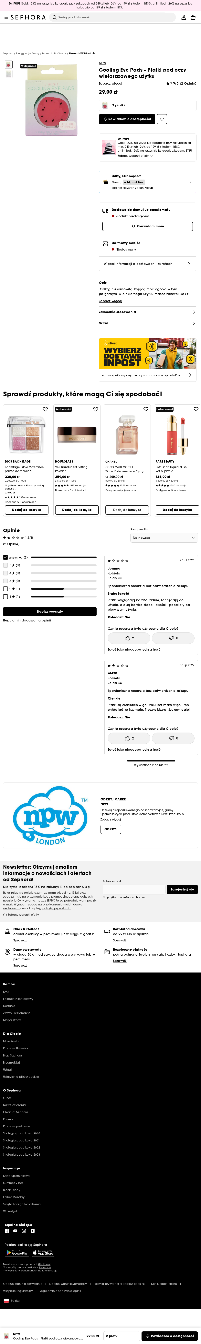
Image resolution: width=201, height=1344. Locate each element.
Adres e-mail (112, 881)
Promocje (45, 1267)
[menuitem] (183, 17)
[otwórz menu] (6, 17)
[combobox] (164, 537)
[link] (50, 611)
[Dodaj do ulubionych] (45, 409)
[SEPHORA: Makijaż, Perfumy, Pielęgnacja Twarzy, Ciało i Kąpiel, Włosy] (28, 17)
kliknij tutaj (44, 1264)
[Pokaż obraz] (9, 64)
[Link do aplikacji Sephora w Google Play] (17, 1252)
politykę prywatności (56, 908)
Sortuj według (140, 529)
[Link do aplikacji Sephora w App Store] (43, 1252)
